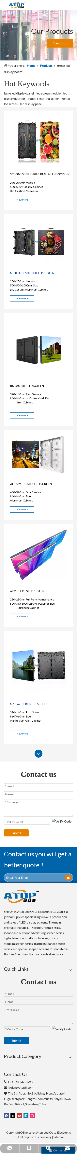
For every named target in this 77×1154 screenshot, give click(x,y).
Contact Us (60, 43)
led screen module (48, 93)
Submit (16, 833)
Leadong (45, 1137)
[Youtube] (19, 1115)
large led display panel (19, 93)
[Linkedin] (25, 1115)
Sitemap (59, 1137)
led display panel (31, 104)
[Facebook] (6, 1115)
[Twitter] (12, 1115)
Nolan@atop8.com (20, 1087)
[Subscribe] (68, 877)
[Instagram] (32, 1115)
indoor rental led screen (43, 98)
